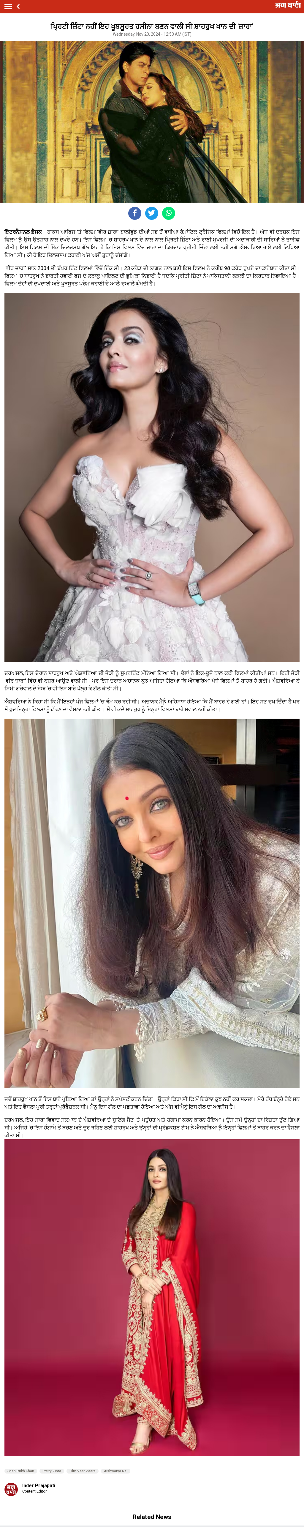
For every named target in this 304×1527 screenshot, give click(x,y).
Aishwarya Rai (115, 1471)
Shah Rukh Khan (20, 1471)
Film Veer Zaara (82, 1471)
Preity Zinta (51, 1471)
